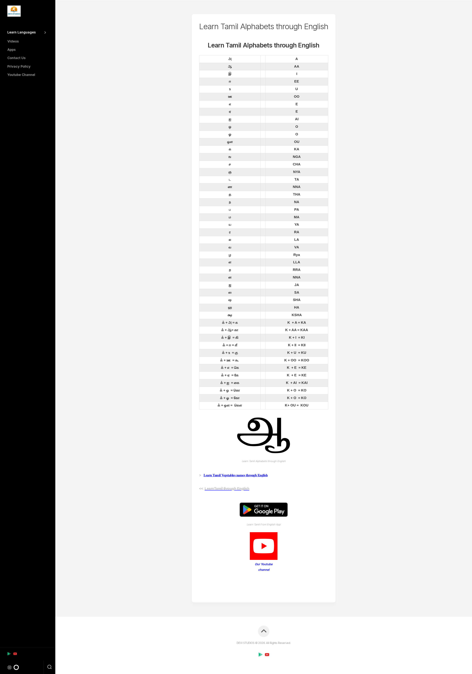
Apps (11, 50)
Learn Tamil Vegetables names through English (236, 475)
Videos (13, 41)
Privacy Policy (19, 66)
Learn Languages (21, 32)
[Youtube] (15, 653)
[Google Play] (9, 653)
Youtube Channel (21, 75)
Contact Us (16, 58)
